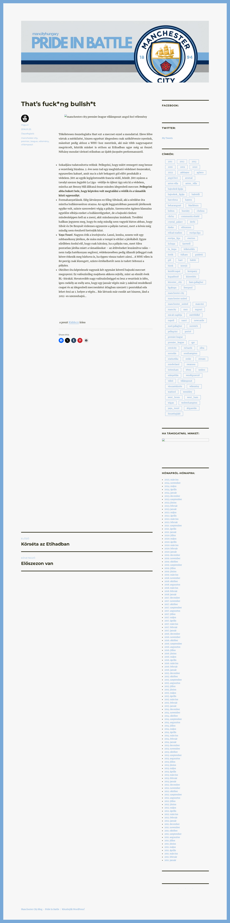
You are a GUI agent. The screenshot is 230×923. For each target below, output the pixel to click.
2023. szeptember (173, 499)
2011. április (170, 850)
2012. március (171, 814)
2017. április (170, 620)
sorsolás (172, 353)
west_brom (174, 397)
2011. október (171, 830)
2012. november (172, 788)
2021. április (170, 529)
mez (185, 309)
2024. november (172, 483)
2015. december (172, 673)
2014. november (172, 712)
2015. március (171, 699)
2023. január (170, 509)
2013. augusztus (172, 758)
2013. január (170, 781)
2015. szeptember (173, 680)
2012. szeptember (173, 794)
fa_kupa (172, 249)
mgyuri (25, 125)
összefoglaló (174, 413)
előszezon (186, 227)
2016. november (172, 637)
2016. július (170, 650)
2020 (194, 167)
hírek (170, 265)
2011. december (172, 824)
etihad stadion (175, 233)
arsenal (188, 178)
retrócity (172, 348)
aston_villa (191, 183)
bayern (188, 200)
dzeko (171, 227)
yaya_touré (173, 408)
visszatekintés (175, 386)
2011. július (169, 840)
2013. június (170, 765)
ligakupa (172, 287)
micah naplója (175, 315)
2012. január (170, 821)
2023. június (170, 502)
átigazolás (192, 408)
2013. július (169, 762)
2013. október (171, 752)
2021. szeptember (173, 525)
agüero (200, 172)
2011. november (172, 827)
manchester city (29, 138)
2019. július (170, 568)
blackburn (193, 205)
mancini (199, 304)
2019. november (172, 558)
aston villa (173, 183)
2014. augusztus (172, 722)
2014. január (170, 742)
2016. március (171, 663)
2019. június (170, 571)
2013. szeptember (173, 755)
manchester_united (178, 304)
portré (188, 331)
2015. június (170, 689)
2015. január (170, 706)
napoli (171, 320)
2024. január (170, 492)
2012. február (170, 817)
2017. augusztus (172, 611)
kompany (192, 271)
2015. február (170, 702)
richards (188, 348)
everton (191, 238)
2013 (194, 161)
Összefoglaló (27, 133)
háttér (193, 260)
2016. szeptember (173, 643)
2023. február (171, 506)
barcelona (173, 200)
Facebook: (170, 105)
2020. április (170, 542)
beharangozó (174, 205)
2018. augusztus (172, 584)
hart (180, 260)
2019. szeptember (173, 565)
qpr (193, 342)
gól (169, 260)
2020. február (171, 548)
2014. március (171, 735)
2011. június (170, 844)
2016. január (170, 670)
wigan (171, 403)
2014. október (171, 716)
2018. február (170, 591)
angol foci (173, 178)
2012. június (170, 804)
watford (172, 392)
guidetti (199, 254)
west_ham (192, 397)
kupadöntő (173, 276)
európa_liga (174, 238)
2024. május (170, 486)
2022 (170, 172)
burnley (185, 211)
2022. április (170, 515)
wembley (187, 392)
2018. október (171, 581)
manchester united (177, 298)
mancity (172, 309)
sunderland (173, 364)
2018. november (172, 578)
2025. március (171, 479)
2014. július (170, 725)
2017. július (170, 614)
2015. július (170, 686)
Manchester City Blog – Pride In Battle (40, 909)
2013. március (171, 775)
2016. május (170, 657)
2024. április (170, 489)
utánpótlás (173, 375)
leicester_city (175, 282)
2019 (182, 167)
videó (170, 381)
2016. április (170, 660)
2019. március (171, 575)
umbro (201, 370)
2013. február (170, 778)
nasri (184, 320)
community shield (190, 216)
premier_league (29, 141)
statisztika (173, 359)
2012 (182, 161)
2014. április (170, 732)
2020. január (170, 552)
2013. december (172, 745)
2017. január (170, 630)
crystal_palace (175, 222)
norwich (193, 326)
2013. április (170, 771)
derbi (192, 222)
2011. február (170, 857)
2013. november (172, 748)
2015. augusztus (172, 683)
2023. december (172, 496)
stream (201, 359)
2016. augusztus (172, 647)
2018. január (170, 594)
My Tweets (167, 138)
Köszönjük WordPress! (73, 909)
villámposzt (27, 144)
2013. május (170, 768)
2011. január (170, 860)
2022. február (171, 522)
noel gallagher (175, 326)
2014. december (172, 709)
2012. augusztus (172, 798)
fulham (184, 254)
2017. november (172, 601)
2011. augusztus (172, 837)
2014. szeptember (173, 719)
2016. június (170, 653)
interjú (184, 265)
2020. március (171, 545)
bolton (171, 211)
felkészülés (189, 249)
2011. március (171, 853)
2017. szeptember (173, 607)
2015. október (171, 676)
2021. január (170, 532)
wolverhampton (189, 403)
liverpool (188, 287)
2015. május (170, 693)
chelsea (200, 211)
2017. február (170, 627)
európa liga (194, 233)
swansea (191, 364)
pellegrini (172, 331)
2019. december (172, 555)
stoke (188, 359)
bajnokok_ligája (176, 194)
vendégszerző (193, 375)
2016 (170, 167)
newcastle (199, 320)
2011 (170, 161)
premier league (175, 337)
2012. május (170, 807)
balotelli (196, 194)
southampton (190, 353)
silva (202, 348)
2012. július (170, 801)
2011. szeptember (172, 834)
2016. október (171, 640)
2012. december (172, 784)
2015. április (170, 696)
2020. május (170, 538)
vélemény (44, 141)
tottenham (173, 370)
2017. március (171, 624)
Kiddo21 (74, 322)
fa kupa (171, 243)
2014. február (170, 739)
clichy (171, 216)
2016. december (172, 634)
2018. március (171, 588)
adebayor (184, 172)
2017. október (171, 604)
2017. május (170, 617)
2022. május (170, 512)
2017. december (172, 597)
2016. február (171, 666)
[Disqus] (87, 404)
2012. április (170, 811)
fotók (170, 254)
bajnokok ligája (175, 189)
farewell (186, 243)
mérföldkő (194, 315)
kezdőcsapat (174, 271)
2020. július (170, 535)
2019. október (171, 561)
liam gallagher (196, 282)
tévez (188, 370)
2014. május (170, 729)
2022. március (171, 519)
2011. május (170, 847)
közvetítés (191, 276)
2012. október (171, 791)
